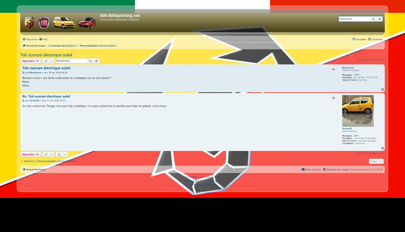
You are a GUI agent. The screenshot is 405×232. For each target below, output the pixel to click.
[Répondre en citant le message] (333, 69)
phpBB (192, 177)
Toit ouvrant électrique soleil (46, 55)
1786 (356, 75)
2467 (356, 136)
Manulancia (348, 68)
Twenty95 (347, 128)
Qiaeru (218, 181)
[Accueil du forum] (60, 22)
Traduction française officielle (198, 181)
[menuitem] (43, 39)
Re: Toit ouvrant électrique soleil (46, 96)
